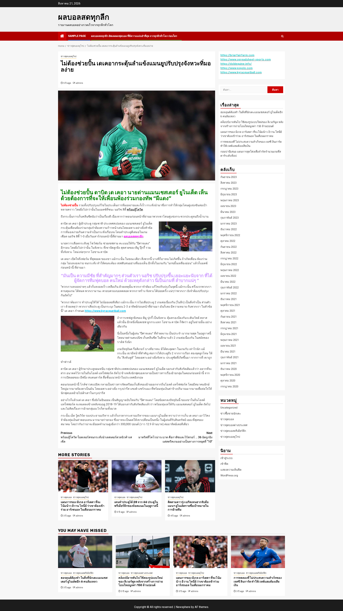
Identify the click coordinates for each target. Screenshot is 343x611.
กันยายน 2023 (228, 176)
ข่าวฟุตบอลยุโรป (68, 56)
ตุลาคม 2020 (227, 380)
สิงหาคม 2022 (228, 252)
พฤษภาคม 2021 (229, 339)
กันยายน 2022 (228, 246)
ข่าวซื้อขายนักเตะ (230, 413)
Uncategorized (228, 407)
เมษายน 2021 (228, 345)
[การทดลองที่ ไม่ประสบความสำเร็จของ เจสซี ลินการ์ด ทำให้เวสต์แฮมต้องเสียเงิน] (258, 552)
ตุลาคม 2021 (227, 310)
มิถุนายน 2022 (228, 264)
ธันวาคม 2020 (228, 368)
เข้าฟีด (224, 463)
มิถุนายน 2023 (228, 194)
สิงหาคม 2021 (228, 322)
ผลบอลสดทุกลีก (83, 17)
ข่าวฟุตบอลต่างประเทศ (233, 425)
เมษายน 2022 (228, 275)
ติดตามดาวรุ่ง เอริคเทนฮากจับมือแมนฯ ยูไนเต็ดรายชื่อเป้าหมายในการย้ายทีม (188, 505)
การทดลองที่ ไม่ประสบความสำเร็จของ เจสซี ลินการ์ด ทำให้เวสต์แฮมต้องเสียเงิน (258, 581)
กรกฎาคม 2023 (229, 188)
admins (79, 83)
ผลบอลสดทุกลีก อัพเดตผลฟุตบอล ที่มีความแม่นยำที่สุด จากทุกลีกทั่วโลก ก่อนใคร (134, 36)
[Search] (282, 36)
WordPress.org (229, 475)
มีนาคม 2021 (227, 351)
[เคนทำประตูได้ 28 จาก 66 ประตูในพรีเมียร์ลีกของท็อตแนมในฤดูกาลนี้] (137, 476)
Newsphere (183, 607)
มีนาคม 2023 (227, 211)
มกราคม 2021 (228, 363)
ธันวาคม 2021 (228, 299)
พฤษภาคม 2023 (229, 200)
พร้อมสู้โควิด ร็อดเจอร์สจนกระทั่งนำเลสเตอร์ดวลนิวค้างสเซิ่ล (96, 437)
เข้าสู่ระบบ (226, 458)
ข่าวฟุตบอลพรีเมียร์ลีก (233, 431)
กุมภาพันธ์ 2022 (229, 287)
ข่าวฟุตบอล (66, 497)
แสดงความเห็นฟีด (231, 469)
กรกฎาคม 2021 (229, 328)
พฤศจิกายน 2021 (230, 304)
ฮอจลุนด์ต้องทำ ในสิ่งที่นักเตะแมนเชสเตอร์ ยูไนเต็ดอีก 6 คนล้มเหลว (84, 579)
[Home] (62, 36)
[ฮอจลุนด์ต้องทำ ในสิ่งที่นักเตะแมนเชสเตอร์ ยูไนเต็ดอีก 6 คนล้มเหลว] (85, 552)
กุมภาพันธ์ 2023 (229, 217)
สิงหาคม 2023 (228, 182)
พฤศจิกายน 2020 (230, 374)
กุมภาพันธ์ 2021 (229, 357)
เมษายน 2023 (228, 205)
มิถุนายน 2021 (228, 333)
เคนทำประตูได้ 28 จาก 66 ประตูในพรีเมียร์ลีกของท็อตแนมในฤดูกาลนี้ (136, 504)
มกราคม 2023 (228, 223)
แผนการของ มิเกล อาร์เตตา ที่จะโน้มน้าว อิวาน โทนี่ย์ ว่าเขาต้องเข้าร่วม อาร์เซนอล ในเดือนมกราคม (82, 505)
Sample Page (77, 36)
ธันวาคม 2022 (228, 229)
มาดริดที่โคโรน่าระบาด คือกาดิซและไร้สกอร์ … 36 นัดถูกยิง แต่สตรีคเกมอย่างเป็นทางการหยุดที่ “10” (175, 437)
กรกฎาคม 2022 (229, 258)
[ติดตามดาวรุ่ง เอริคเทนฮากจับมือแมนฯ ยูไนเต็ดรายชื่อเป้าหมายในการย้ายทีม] (190, 476)
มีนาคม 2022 (227, 281)
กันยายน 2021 (228, 316)
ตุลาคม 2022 (227, 240)
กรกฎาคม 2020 (229, 386)
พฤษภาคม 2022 (229, 270)
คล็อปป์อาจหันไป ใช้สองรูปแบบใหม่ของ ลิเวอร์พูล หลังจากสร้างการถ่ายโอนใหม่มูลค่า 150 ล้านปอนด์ (140, 581)
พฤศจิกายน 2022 (230, 235)
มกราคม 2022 (228, 293)
